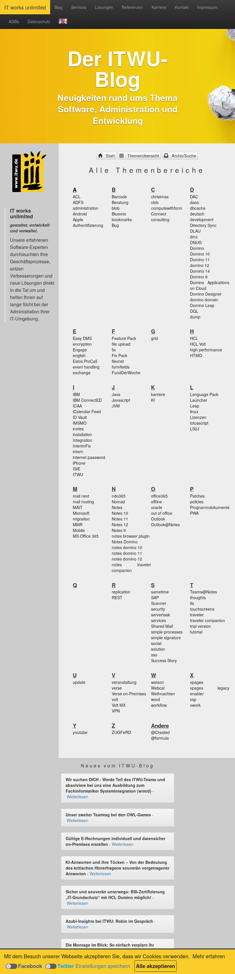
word (155, 699)
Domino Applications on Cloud (209, 285)
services (158, 620)
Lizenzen (198, 417)
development (202, 219)
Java (116, 394)
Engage (80, 350)
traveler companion (207, 620)
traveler (197, 614)
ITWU (78, 474)
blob (116, 208)
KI (153, 400)
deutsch (197, 214)
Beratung (120, 202)
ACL (77, 196)
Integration (82, 440)
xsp (193, 699)
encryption (82, 344)
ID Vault (80, 417)
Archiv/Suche (182, 156)
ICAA (77, 406)
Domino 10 (200, 254)
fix (114, 350)
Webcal (157, 688)
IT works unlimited (25, 7)
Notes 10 (120, 513)
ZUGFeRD (121, 732)
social (156, 643)
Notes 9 (119, 530)
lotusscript (199, 423)
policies (196, 501)
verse (117, 688)
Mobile (79, 530)
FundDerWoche (126, 372)
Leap (194, 406)
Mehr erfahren (209, 956)
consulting (160, 219)
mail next (81, 496)
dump (195, 317)
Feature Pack (124, 338)
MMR (78, 524)
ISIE (76, 469)
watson (157, 682)
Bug (115, 225)
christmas (160, 196)
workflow (159, 705)
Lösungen (104, 7)
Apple (78, 219)
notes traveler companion (131, 567)
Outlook (158, 519)
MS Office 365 (86, 536)
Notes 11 (120, 519)
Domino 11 (200, 259)
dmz (194, 236)
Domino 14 (200, 271)
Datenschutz (39, 21)
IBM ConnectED (87, 400)
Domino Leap (202, 305)
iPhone (79, 463)
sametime (160, 592)
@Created (160, 732)
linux (194, 411)
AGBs (14, 21)
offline (156, 501)
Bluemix (119, 214)
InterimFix (82, 446)
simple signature (166, 637)
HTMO (196, 355)
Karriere (159, 7)
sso (154, 655)
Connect (158, 214)
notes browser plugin (131, 536)
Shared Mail (162, 626)
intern (78, 451)
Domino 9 (198, 277)
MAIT (78, 507)
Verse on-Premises (129, 693)
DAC (194, 196)
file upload (121, 344)
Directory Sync (203, 225)
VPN (116, 711)
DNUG (196, 242)
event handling (86, 367)
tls (192, 603)
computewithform (166, 208)
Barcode (119, 196)
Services (79, 7)
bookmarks (122, 219)
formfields (121, 367)
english (79, 355)
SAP (155, 597)
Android (80, 214)
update (79, 682)
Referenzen (132, 7)
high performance (206, 350)
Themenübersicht (142, 156)
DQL (194, 311)
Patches (197, 496)
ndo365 (119, 496)
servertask (160, 614)
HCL (194, 338)
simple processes (167, 632)
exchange (82, 372)
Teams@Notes (203, 592)
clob (154, 202)
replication (121, 592)
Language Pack (204, 394)
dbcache (197, 208)
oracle (156, 507)
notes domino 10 (127, 547)
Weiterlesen (77, 796)
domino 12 (199, 265)
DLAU (195, 231)
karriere (158, 394)
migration (81, 519)
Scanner (158, 603)
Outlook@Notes (165, 524)
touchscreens (202, 609)
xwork (195, 705)
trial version (200, 626)
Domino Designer (206, 294)
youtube (80, 732)
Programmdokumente (210, 507)
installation (82, 434)
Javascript (121, 400)
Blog (58, 7)
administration (85, 208)
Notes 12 (120, 524)
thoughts (198, 597)
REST (117, 597)
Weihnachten (163, 693)
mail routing (83, 501)
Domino (197, 248)
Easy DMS (82, 338)
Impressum (207, 7)
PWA (194, 513)
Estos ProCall (85, 361)
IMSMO (80, 423)
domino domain (204, 299)
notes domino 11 (127, 553)
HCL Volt (198, 344)
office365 (159, 496)
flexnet (118, 361)
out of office (161, 513)
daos (194, 202)
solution (158, 649)
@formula (160, 738)
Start (109, 156)
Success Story (164, 660)
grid (154, 338)
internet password (89, 457)
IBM (76, 394)
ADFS (78, 202)
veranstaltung (124, 682)
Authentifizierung (88, 225)
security (158, 609)
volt (115, 699)
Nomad (118, 501)
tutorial (196, 632)
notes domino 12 (127, 559)
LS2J (194, 428)
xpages (196, 682)
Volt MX (119, 705)
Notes (117, 507)
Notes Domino (125, 542)
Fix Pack (119, 355)
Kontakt (182, 7)
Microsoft (81, 513)
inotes (78, 428)
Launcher (198, 400)
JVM (116, 406)
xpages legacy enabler (209, 690)
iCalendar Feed (87, 411)
